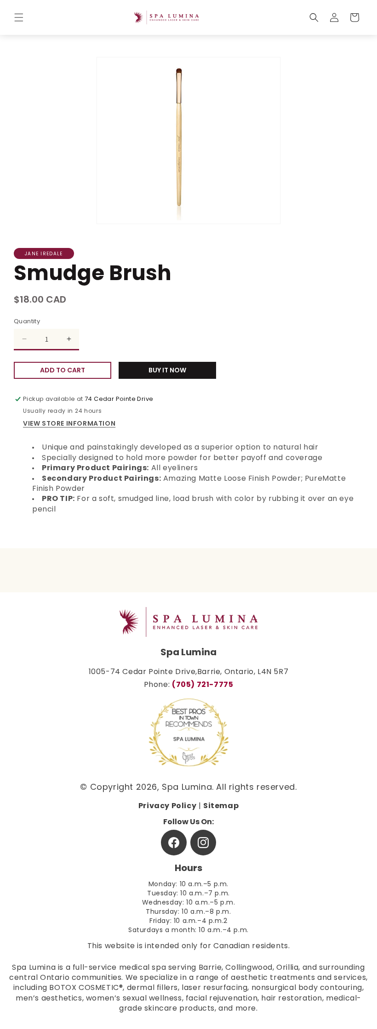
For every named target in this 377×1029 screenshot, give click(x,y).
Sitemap (221, 806)
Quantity (27, 322)
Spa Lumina (187, 788)
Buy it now (167, 370)
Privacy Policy (167, 806)
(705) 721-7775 (202, 685)
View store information (69, 424)
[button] (19, 17)
